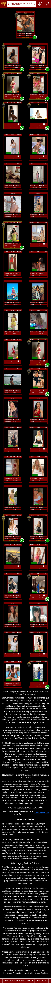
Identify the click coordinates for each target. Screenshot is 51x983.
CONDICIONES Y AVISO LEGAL (18, 980)
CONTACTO (41, 980)
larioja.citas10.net (41, 812)
